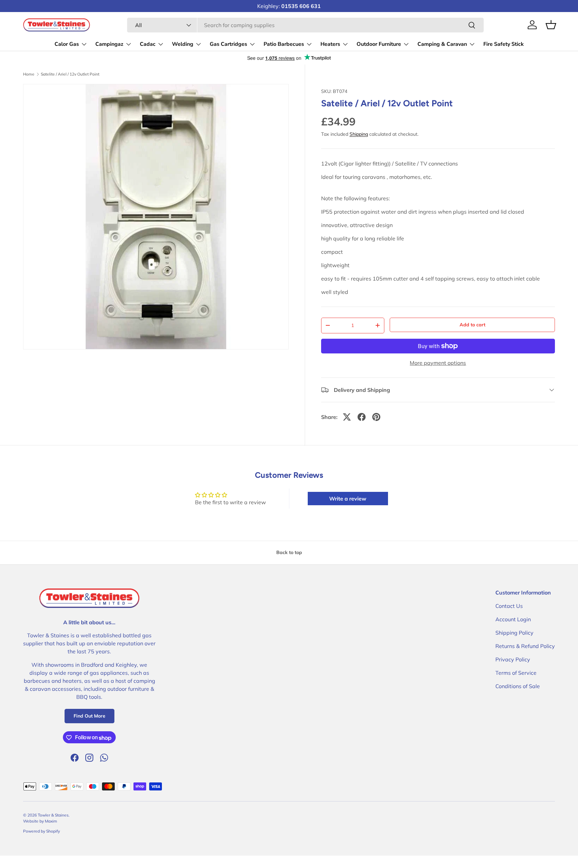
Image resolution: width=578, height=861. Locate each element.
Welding (182, 44)
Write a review (347, 498)
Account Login (513, 619)
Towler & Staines (53, 815)
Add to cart (472, 325)
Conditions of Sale (517, 686)
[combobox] (305, 25)
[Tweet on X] (347, 417)
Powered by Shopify (41, 831)
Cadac (148, 44)
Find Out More (89, 716)
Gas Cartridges (228, 44)
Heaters (330, 44)
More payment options (438, 362)
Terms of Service (516, 672)
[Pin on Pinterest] (376, 417)
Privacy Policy (512, 659)
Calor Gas (67, 44)
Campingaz (109, 44)
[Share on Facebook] (361, 417)
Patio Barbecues (284, 44)
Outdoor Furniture (379, 44)
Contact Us (509, 606)
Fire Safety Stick (503, 44)
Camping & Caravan (442, 44)
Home (28, 74)
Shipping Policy (514, 632)
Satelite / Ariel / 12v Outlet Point (70, 74)
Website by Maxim (40, 821)
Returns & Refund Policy (525, 646)
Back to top (289, 552)
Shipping (359, 134)
